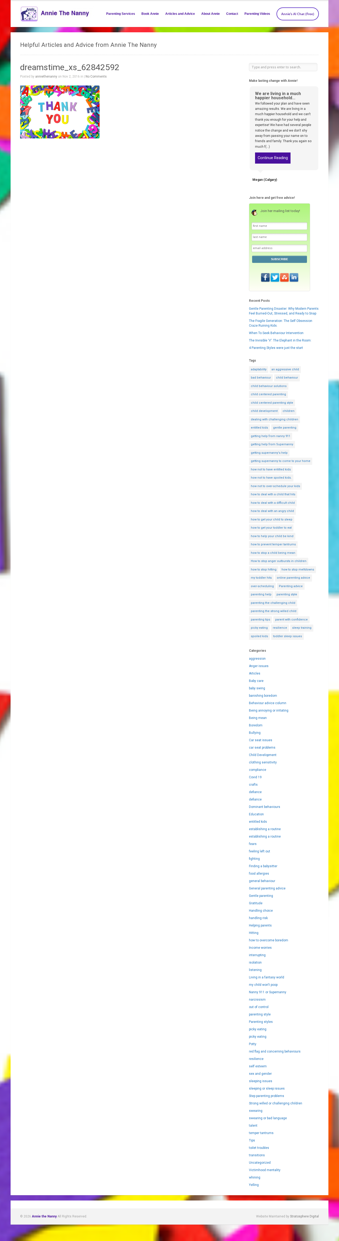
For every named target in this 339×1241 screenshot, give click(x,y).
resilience (280, 628)
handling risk (258, 918)
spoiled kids (259, 636)
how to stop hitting (263, 569)
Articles (254, 673)
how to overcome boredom (268, 940)
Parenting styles (261, 1022)
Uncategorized (260, 1162)
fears (253, 844)
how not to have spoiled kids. (271, 477)
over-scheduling (262, 586)
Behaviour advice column (267, 703)
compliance (257, 770)
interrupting (257, 955)
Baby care (256, 681)
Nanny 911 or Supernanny (267, 992)
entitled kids (259, 427)
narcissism (257, 999)
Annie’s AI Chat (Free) (297, 14)
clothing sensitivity (263, 762)
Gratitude (255, 903)
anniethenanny (46, 76)
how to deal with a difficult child (273, 503)
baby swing (257, 688)
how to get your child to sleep (271, 519)
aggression (257, 658)
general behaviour (262, 881)
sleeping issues (260, 1081)
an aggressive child (285, 369)
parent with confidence (291, 619)
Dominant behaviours (264, 807)
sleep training (301, 628)
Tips (252, 1140)
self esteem (258, 1066)
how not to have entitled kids (271, 469)
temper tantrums (261, 1133)
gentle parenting (284, 427)
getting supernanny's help (269, 453)
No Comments (96, 76)
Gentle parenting (261, 896)
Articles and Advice (180, 14)
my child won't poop (263, 985)
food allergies (259, 873)
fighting (254, 859)
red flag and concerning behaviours (275, 1051)
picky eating (259, 628)
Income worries (260, 948)
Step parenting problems (266, 1096)
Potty (252, 1044)
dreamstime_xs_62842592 (69, 67)
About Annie (210, 14)
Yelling (254, 1185)
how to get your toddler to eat (271, 527)
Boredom (255, 725)
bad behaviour (261, 377)
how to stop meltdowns (298, 569)
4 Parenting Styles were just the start (276, 348)
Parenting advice (291, 586)
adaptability (258, 369)
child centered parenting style (272, 402)
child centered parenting (268, 394)
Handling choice (261, 910)
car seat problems (262, 747)
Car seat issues (260, 740)
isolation (255, 962)
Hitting (253, 933)
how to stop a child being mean (273, 553)
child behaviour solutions (269, 386)
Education (256, 814)
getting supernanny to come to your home (280, 461)
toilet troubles (259, 1148)
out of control (259, 1007)
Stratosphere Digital (304, 1216)
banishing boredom (263, 696)
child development (264, 411)
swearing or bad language (268, 1118)
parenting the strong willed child (273, 611)
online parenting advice (293, 577)
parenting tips (260, 619)
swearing (255, 1111)
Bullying (255, 733)
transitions (257, 1155)
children (289, 411)
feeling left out (259, 851)
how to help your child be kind (272, 536)
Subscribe (279, 259)
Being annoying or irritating (268, 710)
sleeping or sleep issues (267, 1088)
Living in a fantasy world (266, 977)
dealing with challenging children (274, 419)
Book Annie (150, 14)
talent (253, 1125)
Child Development (262, 755)
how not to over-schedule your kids (275, 486)
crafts (253, 784)
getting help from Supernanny (272, 444)
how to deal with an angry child (272, 511)
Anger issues (259, 666)
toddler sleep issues (287, 636)
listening (255, 970)
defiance (255, 792)
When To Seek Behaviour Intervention (276, 333)
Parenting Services (120, 14)
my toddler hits (261, 577)
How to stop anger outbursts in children (278, 561)
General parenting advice (267, 888)
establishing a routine (265, 829)
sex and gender (260, 1074)
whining (254, 1177)
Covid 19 (255, 777)
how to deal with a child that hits (273, 494)
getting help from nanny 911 (270, 436)
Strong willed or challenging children (275, 1103)
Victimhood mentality (264, 1170)
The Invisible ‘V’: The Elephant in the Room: (280, 340)
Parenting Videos (257, 14)
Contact (232, 14)
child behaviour (287, 377)
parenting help (261, 594)
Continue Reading (273, 158)
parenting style (286, 594)
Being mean (258, 718)
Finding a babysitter (263, 866)
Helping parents (260, 925)
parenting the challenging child (273, 603)
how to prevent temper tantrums (273, 544)
